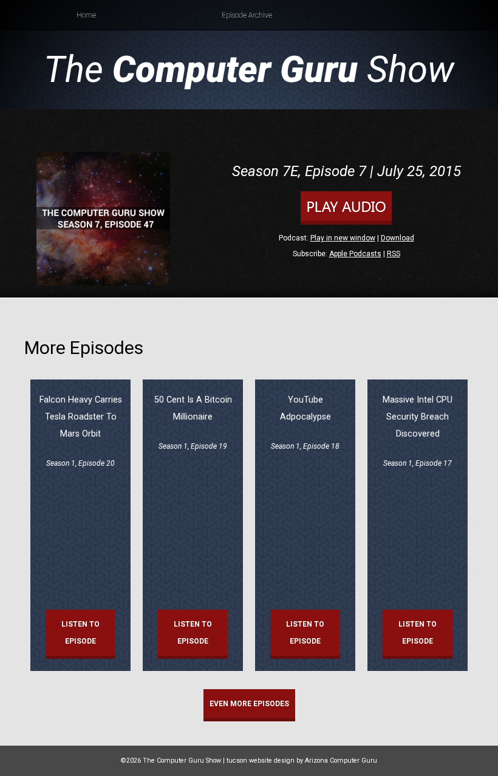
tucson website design (261, 760)
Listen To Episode (80, 632)
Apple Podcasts (355, 254)
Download (397, 238)
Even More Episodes (249, 703)
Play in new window (342, 238)
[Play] (346, 222)
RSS (393, 254)
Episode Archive (247, 15)
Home (86, 15)
